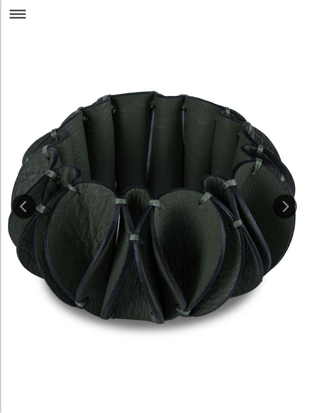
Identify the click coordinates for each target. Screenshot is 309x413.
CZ (270, 21)
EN (288, 21)
